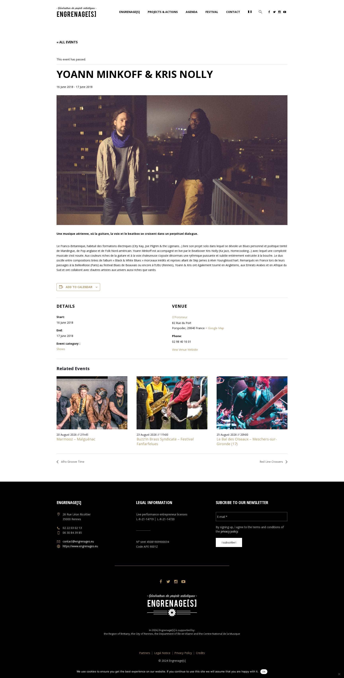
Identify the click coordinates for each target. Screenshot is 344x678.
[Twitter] (274, 13)
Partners (144, 653)
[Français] (250, 12)
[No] (339, 674)
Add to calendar (79, 287)
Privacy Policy (183, 653)
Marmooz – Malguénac (76, 439)
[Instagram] (279, 13)
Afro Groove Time (72, 462)
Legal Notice (162, 653)
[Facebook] (269, 13)
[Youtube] (285, 13)
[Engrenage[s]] (172, 605)
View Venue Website (185, 349)
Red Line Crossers (272, 462)
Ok (263, 671)
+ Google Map (214, 328)
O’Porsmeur (179, 317)
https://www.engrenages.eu (80, 546)
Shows (61, 349)
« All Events (67, 42)
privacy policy (229, 531)
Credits (200, 653)
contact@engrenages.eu (78, 541)
